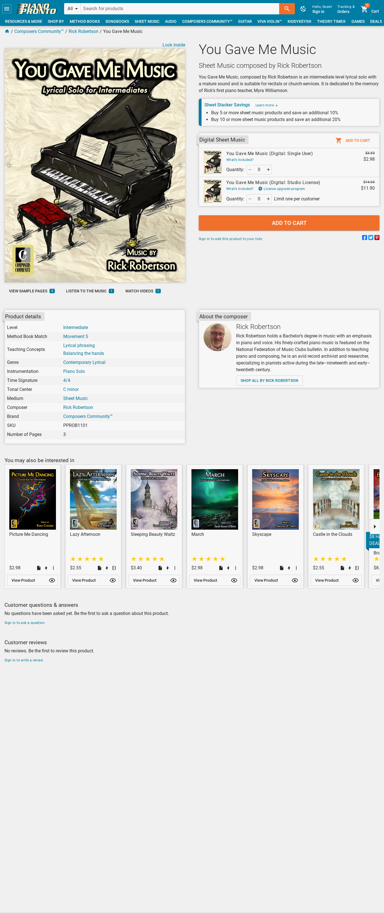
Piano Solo (74, 371)
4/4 (66, 380)
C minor (71, 389)
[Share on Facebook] (364, 238)
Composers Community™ (39, 31)
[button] (6, 8)
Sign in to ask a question (24, 623)
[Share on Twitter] (370, 238)
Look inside (173, 45)
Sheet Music (75, 398)
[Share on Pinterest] (377, 238)
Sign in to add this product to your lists (230, 239)
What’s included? (240, 160)
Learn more (265, 105)
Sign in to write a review (23, 660)
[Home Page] (7, 31)
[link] (36, 9)
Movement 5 (75, 336)
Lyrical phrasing (79, 345)
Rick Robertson (83, 31)
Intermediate (75, 327)
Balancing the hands (83, 353)
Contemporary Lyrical (84, 362)
